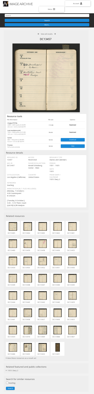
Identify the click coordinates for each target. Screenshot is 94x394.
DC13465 (11, 233)
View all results (47, 34)
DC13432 (41, 354)
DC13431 (56, 354)
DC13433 (26, 354)
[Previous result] (38, 34)
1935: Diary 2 (12, 370)
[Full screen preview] (46, 77)
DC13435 (71, 319)
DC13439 (71, 302)
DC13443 (26, 302)
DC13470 (26, 337)
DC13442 (41, 302)
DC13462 (56, 233)
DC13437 (41, 319)
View (72, 146)
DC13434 (11, 337)
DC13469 (41, 337)
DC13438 (26, 319)
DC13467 (71, 337)
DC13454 (11, 267)
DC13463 (41, 233)
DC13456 (56, 250)
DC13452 (41, 267)
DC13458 (41, 250)
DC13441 (11, 319)
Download (72, 140)
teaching (11, 383)
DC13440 (56, 302)
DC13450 (71, 267)
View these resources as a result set (21, 358)
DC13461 (71, 233)
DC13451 (56, 267)
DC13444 (11, 302)
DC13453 (26, 267)
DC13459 (26, 250)
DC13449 (11, 285)
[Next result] (55, 34)
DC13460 (11, 250)
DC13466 (11, 354)
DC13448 (26, 285)
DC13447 (41, 285)
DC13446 (56, 285)
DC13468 (56, 337)
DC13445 (71, 285)
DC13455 (71, 250)
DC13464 (26, 233)
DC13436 (56, 319)
